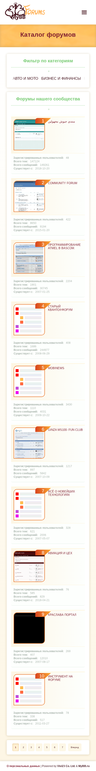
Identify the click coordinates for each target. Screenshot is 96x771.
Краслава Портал (62, 614)
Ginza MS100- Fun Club (65, 429)
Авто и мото (25, 78)
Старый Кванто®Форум (60, 308)
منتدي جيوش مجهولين (61, 121)
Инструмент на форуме (60, 678)
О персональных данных (23, 766)
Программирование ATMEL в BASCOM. (64, 246)
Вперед (75, 747)
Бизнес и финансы (61, 78)
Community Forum (62, 183)
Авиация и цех (60, 553)
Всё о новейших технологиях (61, 493)
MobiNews (56, 368)
